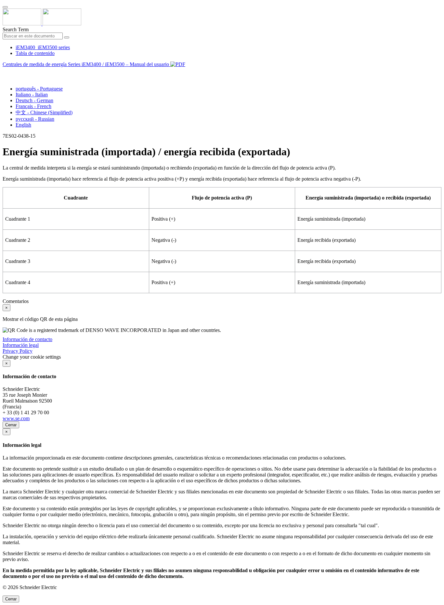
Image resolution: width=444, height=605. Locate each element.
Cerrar (11, 424)
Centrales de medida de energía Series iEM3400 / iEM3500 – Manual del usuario (86, 64)
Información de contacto (27, 339)
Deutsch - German (34, 100)
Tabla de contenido (35, 53)
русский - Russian (35, 119)
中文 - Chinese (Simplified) (44, 112)
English (23, 125)
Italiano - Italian (32, 94)
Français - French (33, 106)
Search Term (16, 29)
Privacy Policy (18, 351)
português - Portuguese (39, 88)
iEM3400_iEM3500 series (43, 47)
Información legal (21, 345)
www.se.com (16, 418)
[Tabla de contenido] (5, 72)
